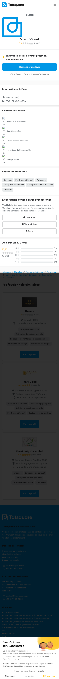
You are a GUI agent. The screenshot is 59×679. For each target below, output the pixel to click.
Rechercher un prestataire (14, 551)
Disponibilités (30, 224)
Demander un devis (29, 67)
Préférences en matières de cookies (19, 627)
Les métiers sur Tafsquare (14, 588)
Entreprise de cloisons (13, 185)
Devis (30, 231)
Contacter (30, 217)
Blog (4, 637)
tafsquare (6, 272)
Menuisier (7, 190)
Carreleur (7, 180)
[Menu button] (55, 4)
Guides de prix (8, 634)
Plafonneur (41, 180)
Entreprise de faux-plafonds (40, 185)
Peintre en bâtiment (24, 180)
